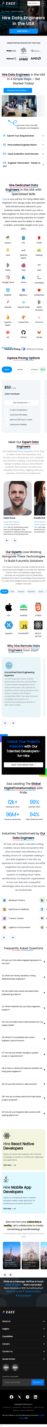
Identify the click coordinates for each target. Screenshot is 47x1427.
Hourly (7, 369)
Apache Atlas (23, 307)
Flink (23, 270)
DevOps (21, 591)
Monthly (20, 369)
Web (12, 591)
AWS (39, 270)
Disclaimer (16, 1407)
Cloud (40, 591)
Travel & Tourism (16, 918)
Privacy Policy (27, 1407)
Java (8, 255)
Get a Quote (32, 3)
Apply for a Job (14, 1291)
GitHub (23, 337)
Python (8, 243)
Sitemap (16, 1410)
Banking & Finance (17, 900)
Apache (7, 307)
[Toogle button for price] (23, 349)
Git (8, 337)
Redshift (8, 295)
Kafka (7, 270)
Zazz (5, 199)
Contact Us (7, 1407)
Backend (31, 591)
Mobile (4, 591)
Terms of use (38, 1407)
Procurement (24, 1295)
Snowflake (39, 282)
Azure (23, 282)
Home (7, 11)
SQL (23, 242)
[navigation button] (6, 540)
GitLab (39, 337)
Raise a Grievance (27, 1410)
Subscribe (36, 1382)
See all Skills (7, 347)
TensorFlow (23, 322)
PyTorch (39, 322)
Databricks (39, 295)
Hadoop (39, 255)
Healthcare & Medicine (19, 909)
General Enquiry (33, 1291)
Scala (39, 242)
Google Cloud (8, 282)
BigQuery (23, 295)
